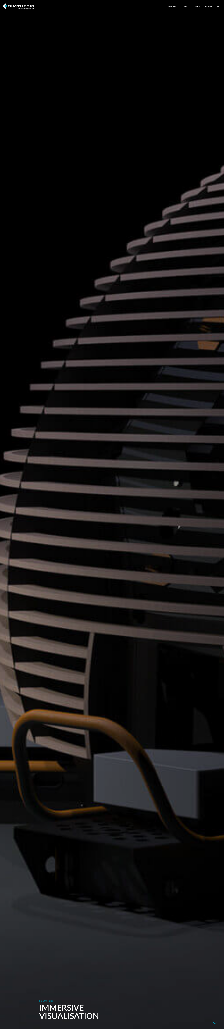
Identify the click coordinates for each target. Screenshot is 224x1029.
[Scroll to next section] (215, 1023)
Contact (209, 6)
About (185, 6)
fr (218, 6)
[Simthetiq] (19, 6)
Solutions (172, 6)
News (197, 6)
